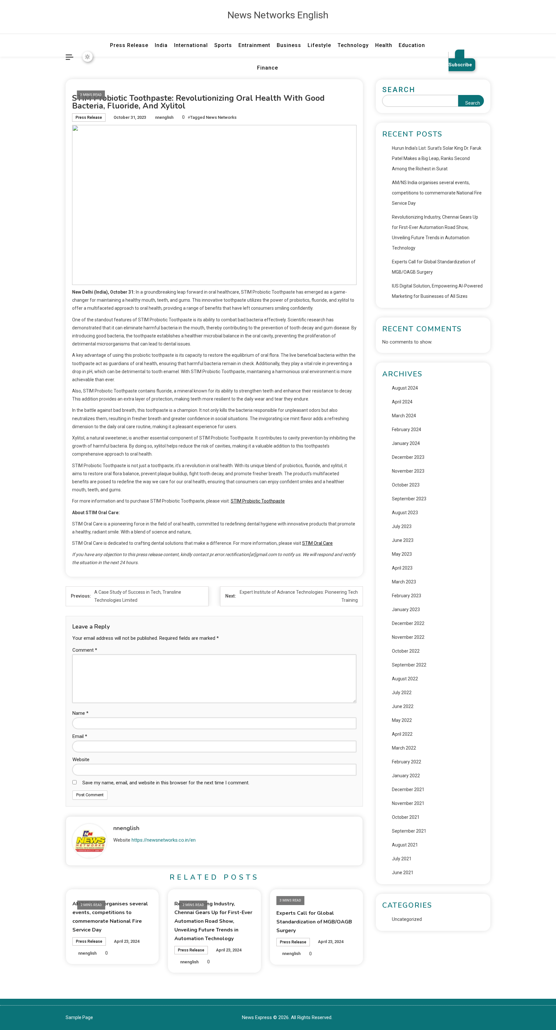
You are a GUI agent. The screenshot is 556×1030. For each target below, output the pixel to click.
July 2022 (402, 692)
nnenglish (164, 117)
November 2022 (408, 637)
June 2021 (402, 872)
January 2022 (406, 775)
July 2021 (402, 858)
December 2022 (408, 623)
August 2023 (405, 512)
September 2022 (409, 664)
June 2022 (402, 706)
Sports (223, 45)
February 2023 (406, 595)
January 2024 (406, 443)
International (191, 45)
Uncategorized (407, 919)
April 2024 (402, 401)
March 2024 (404, 415)
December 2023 (408, 457)
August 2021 (405, 844)
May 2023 (402, 554)
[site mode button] (87, 57)
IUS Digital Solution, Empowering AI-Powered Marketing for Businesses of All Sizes (437, 291)
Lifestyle (319, 45)
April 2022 (402, 734)
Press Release (129, 45)
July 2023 (402, 526)
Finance (267, 68)
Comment (84, 650)
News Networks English (278, 15)
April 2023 (402, 568)
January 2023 (406, 609)
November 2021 (408, 803)
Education (412, 45)
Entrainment (254, 45)
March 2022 (404, 748)
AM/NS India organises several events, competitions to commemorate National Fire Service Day (437, 193)
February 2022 (406, 761)
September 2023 (409, 498)
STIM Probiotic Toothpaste (258, 501)
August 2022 (405, 678)
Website (80, 759)
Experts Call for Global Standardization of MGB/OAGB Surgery (314, 922)
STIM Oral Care (317, 543)
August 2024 (405, 388)
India (161, 45)
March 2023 (404, 581)
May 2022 (402, 720)
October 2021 (406, 817)
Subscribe (460, 65)
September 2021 (409, 831)
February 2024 (406, 429)
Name (80, 713)
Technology (353, 45)
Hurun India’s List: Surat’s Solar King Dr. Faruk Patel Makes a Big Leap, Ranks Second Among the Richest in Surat (436, 158)
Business (289, 45)
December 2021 (408, 789)
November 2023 (408, 471)
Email (79, 736)
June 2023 (402, 540)
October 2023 (406, 484)
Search (398, 90)
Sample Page (79, 1017)
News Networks (221, 117)
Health (383, 45)
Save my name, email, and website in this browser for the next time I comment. (165, 783)
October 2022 (406, 651)
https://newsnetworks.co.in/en (164, 840)
